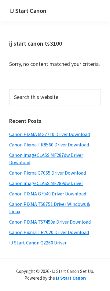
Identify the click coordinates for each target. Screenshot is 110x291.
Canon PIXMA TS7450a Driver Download (50, 222)
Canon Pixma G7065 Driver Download (47, 173)
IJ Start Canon (27, 10)
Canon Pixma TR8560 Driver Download (49, 145)
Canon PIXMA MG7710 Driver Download (49, 134)
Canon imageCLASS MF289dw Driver (46, 183)
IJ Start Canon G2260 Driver (38, 243)
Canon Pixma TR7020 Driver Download (49, 232)
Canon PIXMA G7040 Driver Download (47, 194)
